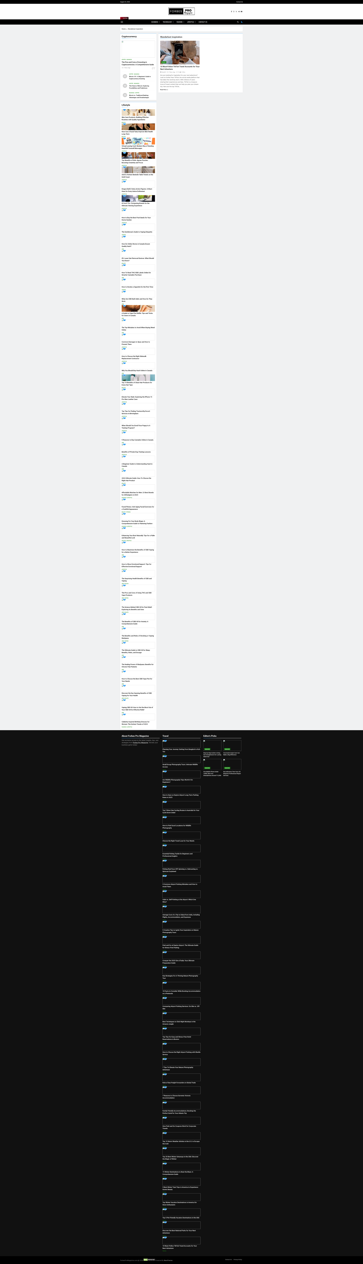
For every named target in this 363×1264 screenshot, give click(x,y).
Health (124, 540)
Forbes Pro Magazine (140, 743)
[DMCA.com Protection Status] (149, 1260)
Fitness (128, 512)
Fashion (179, 22)
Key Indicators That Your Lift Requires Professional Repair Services (232, 773)
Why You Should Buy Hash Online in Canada (137, 370)
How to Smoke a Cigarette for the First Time (137, 287)
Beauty (124, 122)
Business (154, 22)
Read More (163, 90)
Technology (167, 22)
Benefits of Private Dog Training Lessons (136, 452)
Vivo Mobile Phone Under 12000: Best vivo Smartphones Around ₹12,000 (212, 773)
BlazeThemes (168, 1260)
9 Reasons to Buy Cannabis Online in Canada (137, 440)
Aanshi (164, 72)
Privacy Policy (238, 1259)
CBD (123, 249)
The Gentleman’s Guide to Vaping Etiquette (137, 232)
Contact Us (239, 2)
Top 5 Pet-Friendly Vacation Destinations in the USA (180, 1218)
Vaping (124, 235)
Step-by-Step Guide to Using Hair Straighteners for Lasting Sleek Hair (212, 754)
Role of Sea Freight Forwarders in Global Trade (179, 1083)
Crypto (124, 59)
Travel (164, 62)
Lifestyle (190, 22)
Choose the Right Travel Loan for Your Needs (178, 841)
